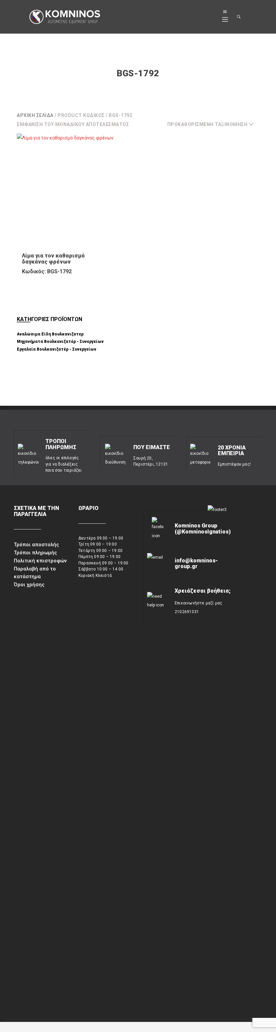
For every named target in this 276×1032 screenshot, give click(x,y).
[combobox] (213, 124)
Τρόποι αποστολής (36, 545)
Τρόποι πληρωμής (35, 553)
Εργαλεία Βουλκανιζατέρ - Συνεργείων (56, 349)
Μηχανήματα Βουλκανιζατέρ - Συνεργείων (60, 341)
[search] (239, 16)
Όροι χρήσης (29, 585)
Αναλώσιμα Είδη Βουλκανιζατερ (50, 334)
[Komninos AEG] (64, 17)
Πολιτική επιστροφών (40, 561)
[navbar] (225, 16)
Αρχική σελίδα (35, 115)
